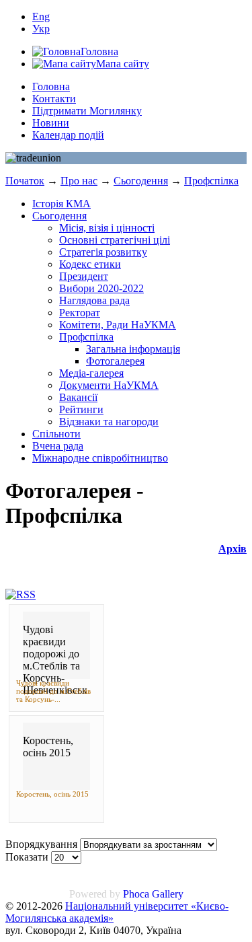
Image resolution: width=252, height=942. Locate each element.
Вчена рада (57, 445)
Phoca (136, 894)
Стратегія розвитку (103, 252)
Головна (51, 86)
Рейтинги (81, 409)
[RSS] (20, 594)
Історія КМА (61, 203)
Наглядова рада (94, 300)
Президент (83, 276)
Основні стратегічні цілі (114, 240)
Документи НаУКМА (109, 385)
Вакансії (78, 397)
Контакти (54, 98)
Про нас (78, 180)
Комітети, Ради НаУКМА (117, 324)
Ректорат (79, 312)
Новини (50, 123)
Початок (24, 180)
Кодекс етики (90, 264)
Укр (41, 28)
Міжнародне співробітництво (100, 458)
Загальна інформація (133, 349)
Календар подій (68, 135)
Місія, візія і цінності (107, 227)
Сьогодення (141, 180)
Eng (41, 16)
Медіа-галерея (91, 373)
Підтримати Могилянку (87, 110)
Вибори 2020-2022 (101, 288)
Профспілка (211, 180)
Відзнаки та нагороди (109, 421)
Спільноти (56, 433)
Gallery (167, 894)
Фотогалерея (115, 361)
